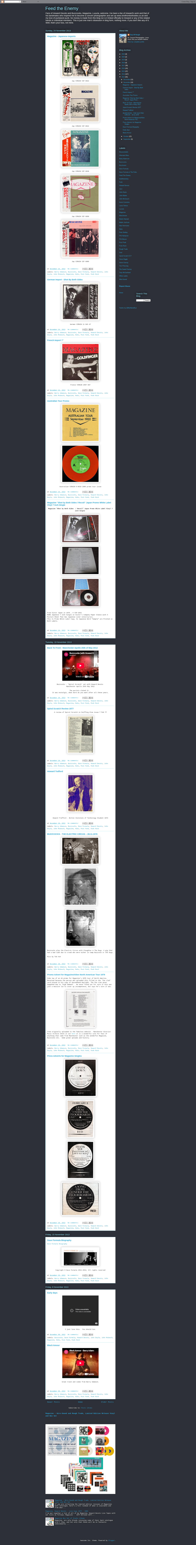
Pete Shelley (123, 232)
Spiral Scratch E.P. (125, 256)
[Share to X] (88, 269)
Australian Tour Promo (58, 401)
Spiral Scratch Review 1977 (60, 709)
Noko (77, 274)
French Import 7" (55, 340)
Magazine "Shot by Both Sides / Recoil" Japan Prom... (133, 99)
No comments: (74, 269)
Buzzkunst (122, 165)
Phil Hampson (123, 236)
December (127, 79)
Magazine (70, 274)
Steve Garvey (123, 262)
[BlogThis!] (86, 269)
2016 (123, 68)
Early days (52, 1293)
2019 (123, 60)
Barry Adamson (60, 272)
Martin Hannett (124, 219)
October (126, 136)
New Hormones (124, 226)
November (127, 82)
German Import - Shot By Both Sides (65, 279)
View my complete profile (136, 42)
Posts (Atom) (86, 1408)
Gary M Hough (135, 35)
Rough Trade (123, 249)
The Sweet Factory (125, 269)
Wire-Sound (123, 279)
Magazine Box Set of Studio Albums (70, 1518)
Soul (120, 252)
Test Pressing (123, 266)
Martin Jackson (124, 222)
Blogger (111, 1540)
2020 (123, 57)
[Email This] (83, 269)
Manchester (123, 215)
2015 (123, 71)
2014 (123, 74)
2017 (123, 65)
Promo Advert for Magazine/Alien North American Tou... (134, 118)
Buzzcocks (72, 272)
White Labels (123, 276)
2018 (123, 63)
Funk (120, 182)
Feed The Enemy (125, 175)
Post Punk (85, 274)
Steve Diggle (123, 259)
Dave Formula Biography (59, 1240)
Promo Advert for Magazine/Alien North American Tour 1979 (76, 975)
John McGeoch (59, 274)
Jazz (120, 189)
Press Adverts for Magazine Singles (64, 1056)
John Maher (123, 195)
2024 (123, 54)
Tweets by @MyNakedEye (128, 308)
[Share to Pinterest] (92, 269)
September (127, 139)
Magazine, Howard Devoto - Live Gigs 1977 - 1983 (66, 1511)
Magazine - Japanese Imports (61, 36)
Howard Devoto (97, 272)
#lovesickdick (123, 152)
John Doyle (95, 1338)
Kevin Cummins (124, 202)
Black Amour (53, 1345)
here (73, 1034)
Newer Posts (53, 1402)
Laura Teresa (123, 205)
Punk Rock (95, 274)
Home (80, 1402)
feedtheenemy (124, 179)
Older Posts (107, 1402)
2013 (123, 77)
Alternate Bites (124, 155)
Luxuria (121, 209)
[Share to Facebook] (90, 269)
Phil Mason (123, 239)
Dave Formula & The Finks (128, 172)
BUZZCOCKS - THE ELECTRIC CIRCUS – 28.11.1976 (72, 834)
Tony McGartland (124, 272)
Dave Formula (83, 272)
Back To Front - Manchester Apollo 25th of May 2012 (72, 648)
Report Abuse (124, 286)
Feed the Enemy (61, 8)
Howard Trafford (55, 771)
